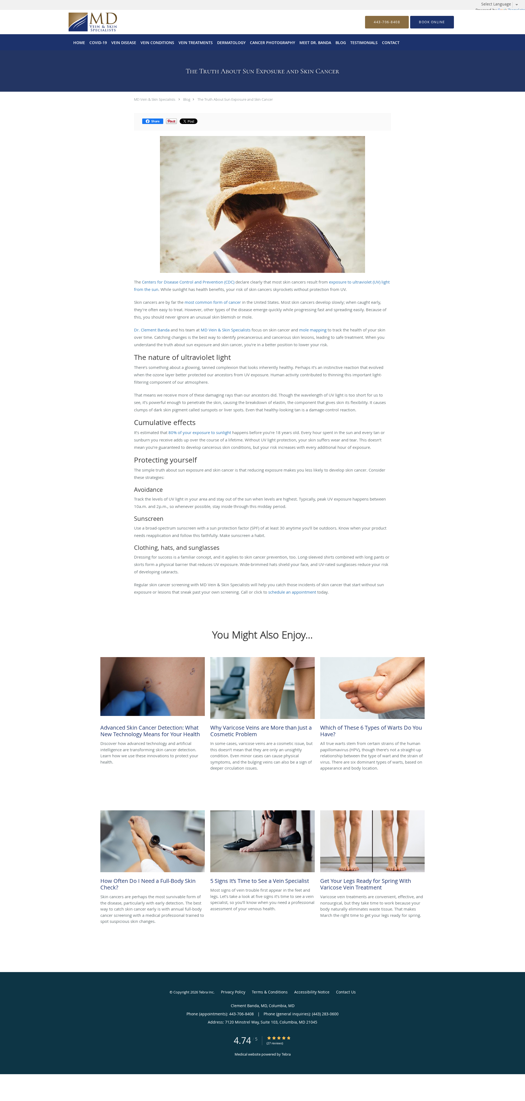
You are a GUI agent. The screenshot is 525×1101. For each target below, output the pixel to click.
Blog (186, 99)
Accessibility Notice (311, 992)
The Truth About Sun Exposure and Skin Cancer (235, 99)
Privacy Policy (233, 992)
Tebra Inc (206, 992)
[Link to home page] (84, 22)
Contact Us (346, 992)
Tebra (286, 1054)
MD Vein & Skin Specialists (154, 99)
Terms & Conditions (270, 992)
